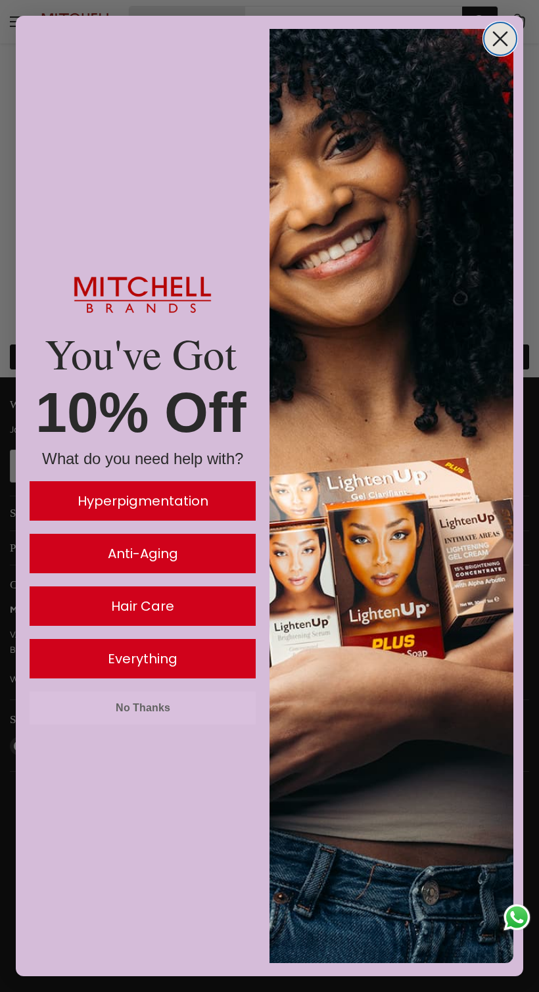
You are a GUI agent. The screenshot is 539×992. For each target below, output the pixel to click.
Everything (142, 659)
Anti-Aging (143, 553)
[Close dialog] (500, 38)
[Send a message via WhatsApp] (517, 917)
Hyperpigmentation (143, 501)
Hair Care (142, 606)
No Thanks (143, 707)
